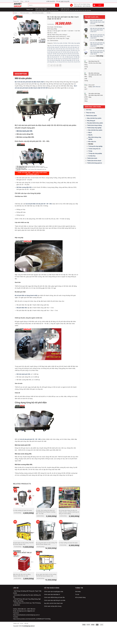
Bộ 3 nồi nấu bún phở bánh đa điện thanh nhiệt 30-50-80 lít (64, 45)
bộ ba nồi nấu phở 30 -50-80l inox (58, 55)
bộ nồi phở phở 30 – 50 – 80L (57, 57)
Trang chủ (16, 1)
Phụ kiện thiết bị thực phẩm (95, 123)
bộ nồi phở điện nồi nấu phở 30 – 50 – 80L (39, 204)
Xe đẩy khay (92, 156)
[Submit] (57, 5)
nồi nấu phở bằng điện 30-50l (68, 60)
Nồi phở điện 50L (21, 307)
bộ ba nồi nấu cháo (60, 48)
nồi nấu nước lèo (58, 58)
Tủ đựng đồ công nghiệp (95, 146)
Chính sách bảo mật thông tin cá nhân (54, 600)
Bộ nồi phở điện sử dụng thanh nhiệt (26, 295)
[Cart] (94, 5)
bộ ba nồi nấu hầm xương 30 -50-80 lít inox (67, 50)
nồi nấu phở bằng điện (55, 60)
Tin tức (77, 594)
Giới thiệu (88, 109)
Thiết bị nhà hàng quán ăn (94, 163)
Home (15, 12)
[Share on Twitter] (51, 65)
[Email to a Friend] (54, 65)
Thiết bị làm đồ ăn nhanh (94, 160)
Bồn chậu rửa (92, 141)
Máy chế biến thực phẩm (94, 118)
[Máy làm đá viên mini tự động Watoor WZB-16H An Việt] (23, 561)
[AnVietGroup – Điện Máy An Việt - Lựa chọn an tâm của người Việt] (19, 5)
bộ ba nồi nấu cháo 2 (70, 48)
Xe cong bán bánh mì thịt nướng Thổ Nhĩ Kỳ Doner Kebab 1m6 (46, 543)
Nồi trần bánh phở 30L (24, 131)
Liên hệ (27, 1)
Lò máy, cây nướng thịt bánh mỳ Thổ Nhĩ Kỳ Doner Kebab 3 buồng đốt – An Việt (45, 512)
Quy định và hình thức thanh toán (53, 603)
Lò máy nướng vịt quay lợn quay (68, 542)
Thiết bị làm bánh (92, 158)
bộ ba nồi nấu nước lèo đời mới (64, 53)
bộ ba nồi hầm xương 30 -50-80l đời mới (57, 47)
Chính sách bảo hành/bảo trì (52, 594)
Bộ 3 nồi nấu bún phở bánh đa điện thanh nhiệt (29, 82)
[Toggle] (104, 112)
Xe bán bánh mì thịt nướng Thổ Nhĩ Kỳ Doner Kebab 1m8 (23, 543)
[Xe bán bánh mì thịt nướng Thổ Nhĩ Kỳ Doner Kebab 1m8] (23, 529)
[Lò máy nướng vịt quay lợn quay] (69, 529)
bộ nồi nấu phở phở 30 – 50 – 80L (30, 439)
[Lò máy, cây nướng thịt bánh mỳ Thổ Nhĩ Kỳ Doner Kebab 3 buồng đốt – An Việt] (46, 497)
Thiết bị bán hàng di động (94, 125)
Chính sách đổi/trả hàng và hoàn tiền (54, 597)
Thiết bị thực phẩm (24, 12)
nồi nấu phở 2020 (66, 58)
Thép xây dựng (90, 112)
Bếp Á (90, 132)
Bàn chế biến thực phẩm (95, 130)
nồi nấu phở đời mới (62, 61)
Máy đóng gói (91, 120)
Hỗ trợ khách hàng (80, 597)
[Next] (42, 26)
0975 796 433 (96, 86)
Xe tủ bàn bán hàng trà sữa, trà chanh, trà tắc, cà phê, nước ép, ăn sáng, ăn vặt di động (69, 512)
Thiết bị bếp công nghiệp (38, 12)
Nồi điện (48, 12)
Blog (22, 1)
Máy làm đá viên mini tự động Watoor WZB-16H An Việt (21, 575)
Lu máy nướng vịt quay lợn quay (22, 510)
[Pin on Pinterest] (57, 65)
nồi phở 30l (70, 61)
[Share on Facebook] (49, 65)
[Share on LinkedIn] (60, 65)
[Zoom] (15, 34)
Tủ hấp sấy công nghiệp (95, 153)
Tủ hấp (90, 151)
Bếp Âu (90, 135)
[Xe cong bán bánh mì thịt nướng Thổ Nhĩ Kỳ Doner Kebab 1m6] (46, 529)
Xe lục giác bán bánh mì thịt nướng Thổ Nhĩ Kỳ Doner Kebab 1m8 (46, 575)
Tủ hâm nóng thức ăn (94, 148)
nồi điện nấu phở (69, 57)
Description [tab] (21, 74)
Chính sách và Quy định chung (52, 606)
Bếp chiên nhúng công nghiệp (94, 138)
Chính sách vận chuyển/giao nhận (53, 591)
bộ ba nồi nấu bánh (72, 47)
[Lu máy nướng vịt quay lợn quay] (23, 497)
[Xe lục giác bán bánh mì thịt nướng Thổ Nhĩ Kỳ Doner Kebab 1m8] (46, 561)
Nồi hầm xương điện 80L (24, 187)
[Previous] (15, 26)
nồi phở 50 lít (77, 61)
